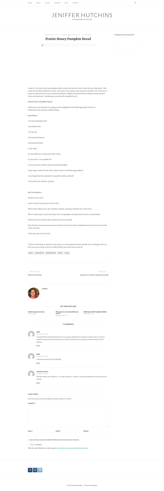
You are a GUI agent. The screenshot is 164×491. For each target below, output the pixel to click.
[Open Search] (135, 3)
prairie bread (39, 253)
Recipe (77, 34)
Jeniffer (45, 289)
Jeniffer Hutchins (82, 15)
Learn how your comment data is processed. (72, 448)
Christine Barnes (42, 371)
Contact (75, 3)
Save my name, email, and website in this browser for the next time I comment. (54, 440)
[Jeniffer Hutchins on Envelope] (40, 470)
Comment (32, 403)
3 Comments (87, 34)
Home (30, 3)
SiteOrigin (94, 485)
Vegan (67, 253)
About (38, 3)
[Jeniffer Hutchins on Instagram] (35, 470)
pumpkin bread (51, 253)
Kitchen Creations (68, 34)
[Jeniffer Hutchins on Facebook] (30, 470)
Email (58, 431)
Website (86, 431)
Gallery (47, 3)
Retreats (57, 3)
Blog (66, 3)
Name (30, 431)
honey (31, 253)
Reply (38, 345)
